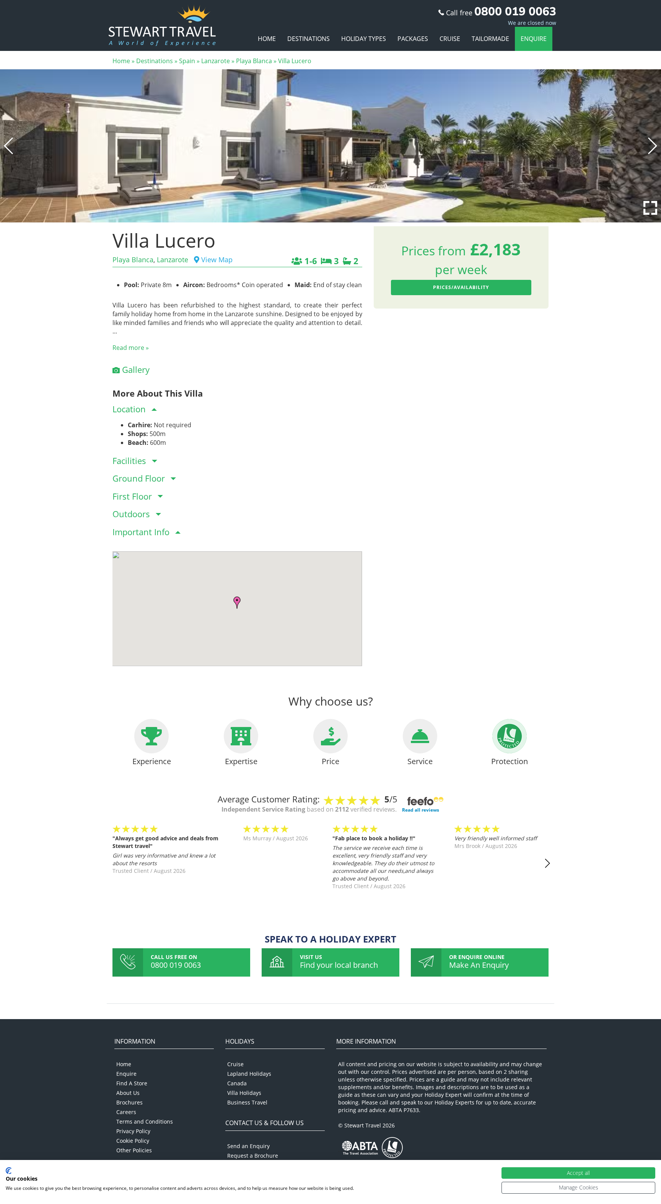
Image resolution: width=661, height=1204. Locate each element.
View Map (216, 259)
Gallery (135, 369)
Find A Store (131, 1083)
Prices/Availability (461, 287)
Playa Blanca (254, 61)
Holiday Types (363, 38)
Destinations (308, 38)
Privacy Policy (133, 1131)
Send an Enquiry (248, 1146)
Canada (237, 1083)
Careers (126, 1112)
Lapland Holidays (249, 1073)
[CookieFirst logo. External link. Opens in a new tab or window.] (8, 1170)
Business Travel (247, 1102)
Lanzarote (215, 61)
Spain (187, 61)
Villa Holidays (244, 1092)
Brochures (129, 1102)
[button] (9, 145)
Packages (412, 38)
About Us (128, 1092)
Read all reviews (420, 810)
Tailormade (490, 38)
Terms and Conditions (144, 1121)
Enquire (534, 38)
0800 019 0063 (176, 965)
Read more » (130, 347)
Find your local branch (339, 965)
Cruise (450, 38)
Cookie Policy (132, 1140)
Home (267, 38)
